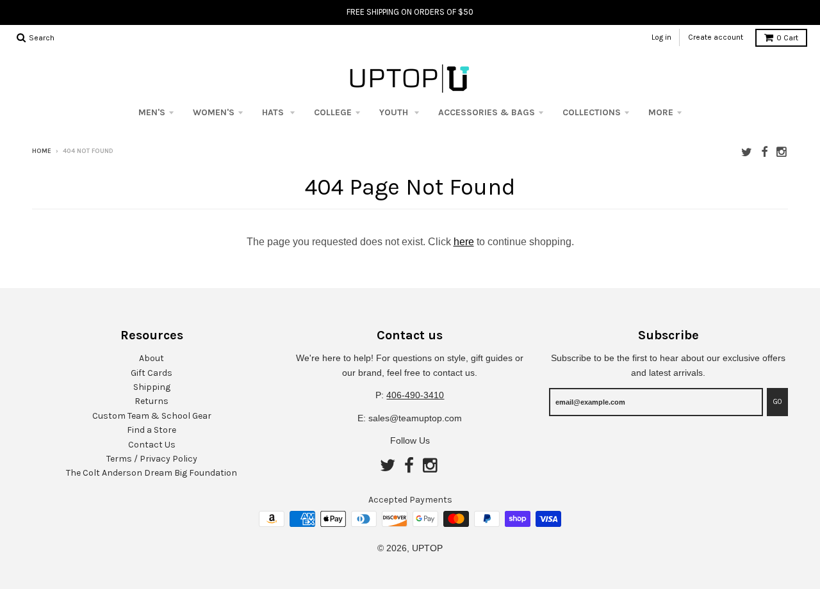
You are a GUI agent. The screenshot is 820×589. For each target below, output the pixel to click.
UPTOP (427, 548)
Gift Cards (151, 372)
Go (777, 402)
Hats (274, 112)
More (660, 112)
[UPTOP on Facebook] (764, 152)
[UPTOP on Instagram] (782, 152)
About (151, 358)
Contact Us (152, 444)
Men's (151, 112)
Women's (213, 112)
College (333, 112)
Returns (151, 401)
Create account (715, 37)
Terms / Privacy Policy (151, 458)
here (464, 241)
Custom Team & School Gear (151, 415)
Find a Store (151, 429)
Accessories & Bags (486, 112)
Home (41, 151)
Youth (395, 112)
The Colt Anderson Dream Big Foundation (151, 472)
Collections (591, 112)
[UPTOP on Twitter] (746, 152)
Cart (787, 37)
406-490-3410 (415, 395)
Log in (661, 37)
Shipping (151, 387)
